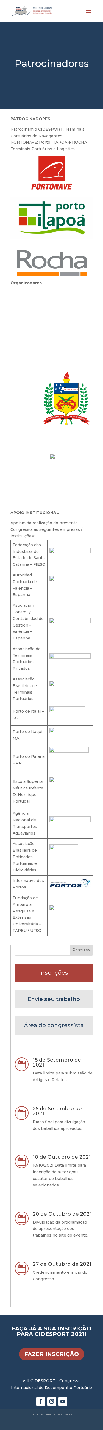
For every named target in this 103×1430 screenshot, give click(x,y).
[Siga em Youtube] (62, 1401)
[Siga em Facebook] (40, 1401)
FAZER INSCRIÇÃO (51, 1354)
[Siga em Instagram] (51, 1401)
